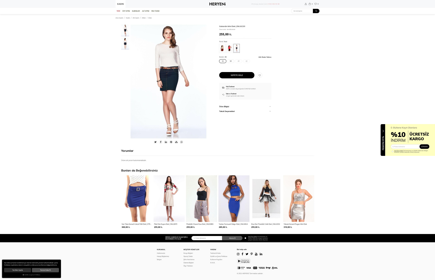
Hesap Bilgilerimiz (163, 256)
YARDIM (213, 249)
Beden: (223, 57)
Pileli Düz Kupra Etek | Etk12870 (165, 224)
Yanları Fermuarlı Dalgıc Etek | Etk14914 (233, 224)
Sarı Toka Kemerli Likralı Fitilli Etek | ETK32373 (137, 224)
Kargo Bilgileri (188, 253)
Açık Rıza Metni (398, 150)
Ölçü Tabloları (188, 266)
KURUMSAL (161, 249)
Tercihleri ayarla (17, 270)
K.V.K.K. (212, 263)
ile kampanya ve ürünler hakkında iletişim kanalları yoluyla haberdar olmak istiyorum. (411, 151)
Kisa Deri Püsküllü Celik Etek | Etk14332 (265, 224)
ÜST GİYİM (126, 11)
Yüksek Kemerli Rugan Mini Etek (295, 224)
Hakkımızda (161, 253)
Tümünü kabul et (45, 270)
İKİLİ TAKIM (155, 11)
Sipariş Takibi (188, 256)
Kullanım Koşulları (216, 259)
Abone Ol (232, 238)
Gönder (424, 146)
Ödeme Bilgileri (189, 263)
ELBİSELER (136, 11)
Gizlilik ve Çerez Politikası (218, 256)
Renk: (223, 42)
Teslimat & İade (215, 253)
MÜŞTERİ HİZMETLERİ (191, 249)
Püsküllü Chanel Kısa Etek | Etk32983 (199, 224)
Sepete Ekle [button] (237, 75)
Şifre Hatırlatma (189, 259)
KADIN (120, 4)
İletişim (159, 259)
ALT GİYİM (145, 11)
